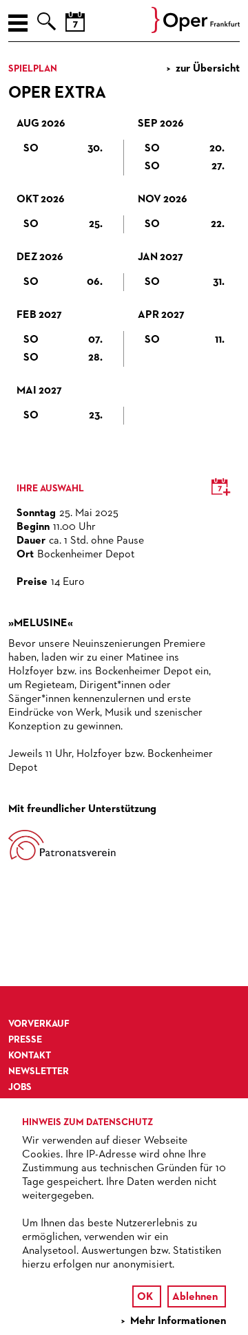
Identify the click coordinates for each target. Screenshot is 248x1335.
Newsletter (38, 1071)
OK (145, 1297)
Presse (25, 1040)
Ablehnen (195, 1297)
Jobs (20, 1087)
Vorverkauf (39, 1024)
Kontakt (29, 1055)
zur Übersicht (208, 68)
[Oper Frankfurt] (196, 30)
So (63, 148)
